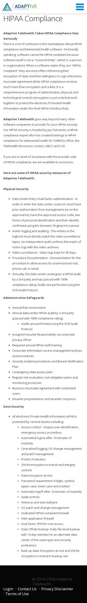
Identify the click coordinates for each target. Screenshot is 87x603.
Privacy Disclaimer (57, 588)
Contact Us (27, 588)
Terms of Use (17, 593)
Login (8, 588)
